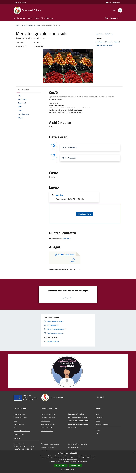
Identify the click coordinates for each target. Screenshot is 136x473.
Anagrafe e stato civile (48, 414)
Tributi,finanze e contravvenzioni (78, 421)
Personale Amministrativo (22, 431)
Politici (16, 427)
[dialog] (68, 461)
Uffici (15, 421)
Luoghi (98, 430)
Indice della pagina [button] (23, 89)
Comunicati (99, 417)
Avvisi (98, 421)
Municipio (59, 195)
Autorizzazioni (72, 427)
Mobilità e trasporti (47, 431)
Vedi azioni (108, 34)
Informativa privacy (74, 447)
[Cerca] (120, 10)
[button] (68, 470)
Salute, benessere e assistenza (78, 424)
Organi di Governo (19, 414)
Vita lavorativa (45, 421)
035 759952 (67, 238)
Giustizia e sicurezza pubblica (77, 417)
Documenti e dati (19, 434)
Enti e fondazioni (19, 424)
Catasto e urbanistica (47, 427)
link (86, 461)
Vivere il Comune (27, 25)
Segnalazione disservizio (48, 447)
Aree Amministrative (20, 417)
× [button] (134, 452)
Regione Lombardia (20, 2)
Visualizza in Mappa (84, 214)
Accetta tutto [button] (61, 465)
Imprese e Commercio (47, 424)
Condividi (99, 34)
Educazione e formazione (76, 414)
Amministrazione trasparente (77, 444)
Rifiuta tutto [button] (75, 465)
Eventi (38, 25)
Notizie (98, 414)
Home (18, 25)
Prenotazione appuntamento (50, 444)
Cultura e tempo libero (48, 417)
